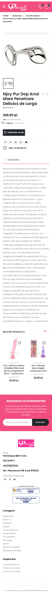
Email (26, 142)
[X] (10, 479)
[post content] (13, 348)
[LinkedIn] (14, 479)
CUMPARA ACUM (16, 132)
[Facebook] (5, 479)
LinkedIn (15, 142)
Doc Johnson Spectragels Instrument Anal (38, 368)
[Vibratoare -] (17, 7)
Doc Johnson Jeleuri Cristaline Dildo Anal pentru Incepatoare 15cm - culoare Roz (13, 369)
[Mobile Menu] (5, 6)
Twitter (10, 142)
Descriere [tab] (13, 159)
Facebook (5, 142)
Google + (21, 142)
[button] (42, 331)
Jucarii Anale (19, 123)
